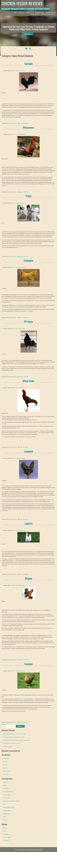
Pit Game (28, 321)
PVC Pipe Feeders (34, 14)
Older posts (4, 724)
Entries (5, 834)
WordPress (32, 849)
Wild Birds (5, 820)
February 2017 (6, 771)
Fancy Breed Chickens (11, 123)
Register (5, 828)
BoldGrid (21, 849)
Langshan (28, 451)
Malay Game (28, 381)
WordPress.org (6, 840)
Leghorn (28, 523)
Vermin (4, 816)
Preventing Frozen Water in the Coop (11, 743)
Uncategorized (6, 813)
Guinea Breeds (6, 798)
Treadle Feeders (38, 12)
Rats (4, 804)
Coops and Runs (6, 782)
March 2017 (5, 768)
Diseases (5, 785)
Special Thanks (38, 849)
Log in (4, 831)
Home (15, 12)
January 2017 (6, 774)
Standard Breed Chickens (9, 807)
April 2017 (5, 764)
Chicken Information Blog (48, 14)
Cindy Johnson (21, 70)
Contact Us (29, 12)
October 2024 (6, 758)
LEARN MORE (27, 34)
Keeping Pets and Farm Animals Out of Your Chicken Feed (16, 740)
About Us (21, 12)
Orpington (28, 260)
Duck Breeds (6, 788)
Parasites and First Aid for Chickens (11, 801)
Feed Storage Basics (7, 746)
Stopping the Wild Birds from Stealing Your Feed (14, 734)
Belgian (28, 578)
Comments (6, 837)
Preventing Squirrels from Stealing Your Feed (13, 737)
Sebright (28, 64)
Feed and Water (6, 794)
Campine (28, 664)
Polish (28, 196)
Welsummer (28, 127)
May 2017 (5, 761)
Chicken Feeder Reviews (22, 3)
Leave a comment (24, 123)
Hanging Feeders (50, 12)
